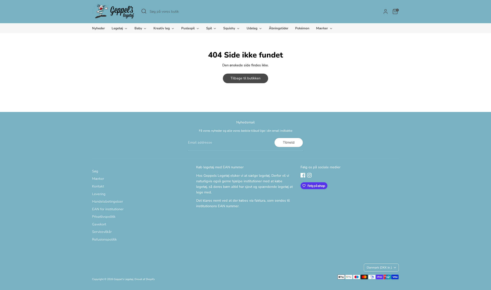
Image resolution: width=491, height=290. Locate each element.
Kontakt (98, 186)
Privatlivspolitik (103, 216)
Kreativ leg (162, 28)
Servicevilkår (102, 231)
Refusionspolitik (104, 239)
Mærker (322, 28)
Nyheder (98, 28)
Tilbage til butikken (245, 78)
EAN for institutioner (108, 209)
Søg (95, 171)
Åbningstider (278, 28)
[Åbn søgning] (144, 11)
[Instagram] (309, 175)
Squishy (229, 28)
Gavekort (99, 224)
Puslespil (188, 28)
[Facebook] (303, 175)
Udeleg (252, 28)
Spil (209, 28)
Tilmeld (289, 142)
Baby (138, 28)
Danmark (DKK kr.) (379, 267)
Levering (98, 194)
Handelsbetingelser (107, 201)
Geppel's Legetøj (123, 279)
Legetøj (118, 28)
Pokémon (302, 28)
